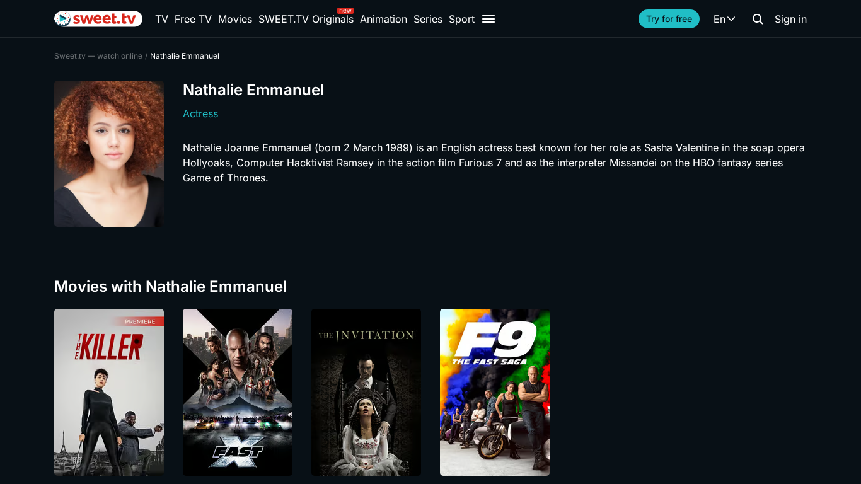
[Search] (757, 19)
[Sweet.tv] (98, 19)
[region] (430, 392)
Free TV (193, 19)
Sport (462, 19)
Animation (383, 19)
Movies (235, 19)
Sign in (791, 19)
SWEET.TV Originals (306, 19)
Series (427, 19)
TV (161, 19)
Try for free (669, 18)
